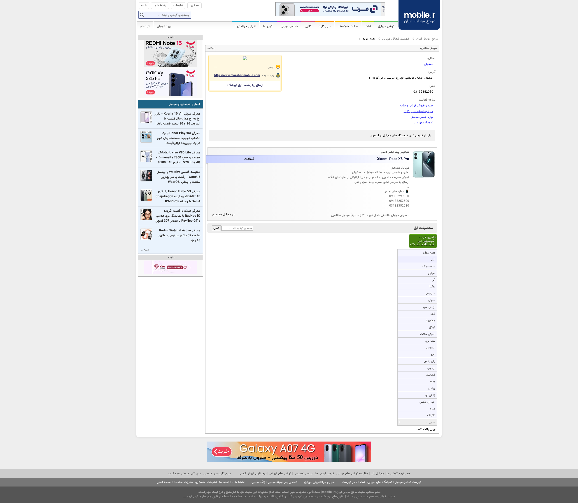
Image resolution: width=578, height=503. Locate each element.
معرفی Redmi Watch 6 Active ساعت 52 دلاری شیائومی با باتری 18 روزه (179, 235)
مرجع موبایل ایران (427, 38)
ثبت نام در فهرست (353, 482)
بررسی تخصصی (303, 473)
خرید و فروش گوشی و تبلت (416, 105)
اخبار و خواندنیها (245, 26)
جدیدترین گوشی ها (398, 473)
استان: (431, 58)
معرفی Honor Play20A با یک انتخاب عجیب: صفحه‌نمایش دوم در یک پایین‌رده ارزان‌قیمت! (178, 138)
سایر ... (430, 422)
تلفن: (432, 86)
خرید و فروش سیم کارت (418, 111)
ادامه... (145, 249)
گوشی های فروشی (280, 473)
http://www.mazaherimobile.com (237, 75)
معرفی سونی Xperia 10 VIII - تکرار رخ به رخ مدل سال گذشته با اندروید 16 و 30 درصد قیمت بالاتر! (177, 118)
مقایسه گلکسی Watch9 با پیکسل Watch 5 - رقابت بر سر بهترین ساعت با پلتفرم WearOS (178, 177)
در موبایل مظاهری (223, 214)
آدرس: (431, 72)
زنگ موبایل (258, 482)
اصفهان (428, 64)
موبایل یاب (377, 473)
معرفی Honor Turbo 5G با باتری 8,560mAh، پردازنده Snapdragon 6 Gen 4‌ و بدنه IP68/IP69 (178, 196)
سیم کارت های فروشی (217, 473)
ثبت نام (144, 26)
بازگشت (210, 48)
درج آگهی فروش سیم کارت (184, 473)
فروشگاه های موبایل (379, 482)
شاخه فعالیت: (426, 99)
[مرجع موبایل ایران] (416, 11)
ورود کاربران (164, 26)
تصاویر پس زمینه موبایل (282, 482)
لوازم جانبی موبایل (422, 117)
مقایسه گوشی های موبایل (352, 473)
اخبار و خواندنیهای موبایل (184, 104)
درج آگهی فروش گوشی (252, 473)
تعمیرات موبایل (424, 122)
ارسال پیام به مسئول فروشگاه (245, 85)
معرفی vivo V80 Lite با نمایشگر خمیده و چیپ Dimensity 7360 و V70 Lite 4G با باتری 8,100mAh (178, 157)
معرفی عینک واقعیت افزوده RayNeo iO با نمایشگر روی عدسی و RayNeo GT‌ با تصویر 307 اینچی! (177, 216)
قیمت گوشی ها (324, 473)
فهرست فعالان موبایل (395, 38)
